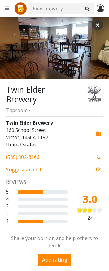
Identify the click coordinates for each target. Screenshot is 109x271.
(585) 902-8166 (22, 157)
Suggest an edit (23, 169)
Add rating (54, 259)
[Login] (100, 9)
